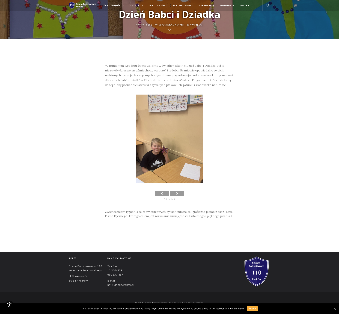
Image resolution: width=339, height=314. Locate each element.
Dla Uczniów (157, 5)
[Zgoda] (334, 308)
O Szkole (135, 5)
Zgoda (252, 308)
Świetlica (196, 25)
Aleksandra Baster (171, 25)
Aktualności (113, 5)
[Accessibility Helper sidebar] (9, 305)
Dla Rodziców (182, 5)
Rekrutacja (206, 5)
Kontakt (245, 5)
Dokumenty (226, 5)
